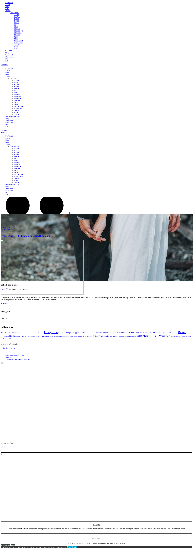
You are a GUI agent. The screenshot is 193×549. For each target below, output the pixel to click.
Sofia (26, 336)
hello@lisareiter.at (8, 348)
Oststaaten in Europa (163, 332)
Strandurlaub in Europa (67, 336)
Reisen (182, 332)
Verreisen (164, 336)
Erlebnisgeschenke (22, 332)
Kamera (104, 332)
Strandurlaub (57, 336)
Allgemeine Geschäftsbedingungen (17, 359)
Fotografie (51, 332)
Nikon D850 (134, 332)
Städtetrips (81, 336)
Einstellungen (72, 547)
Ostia (155, 332)
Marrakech (120, 332)
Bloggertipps (8, 332)
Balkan (2, 332)
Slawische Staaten (19, 336)
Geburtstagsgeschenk (89, 332)
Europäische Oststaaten (38, 332)
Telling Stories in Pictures (103, 336)
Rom (12, 336)
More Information (5, 545)
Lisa (2, 231)
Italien (98, 332)
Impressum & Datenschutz (14, 355)
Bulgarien (14, 332)
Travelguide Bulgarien (130, 336)
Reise (170, 332)
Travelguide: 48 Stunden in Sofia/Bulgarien (25, 235)
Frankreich (81, 332)
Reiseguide (175, 332)
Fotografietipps (72, 332)
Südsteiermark (88, 336)
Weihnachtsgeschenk (176, 336)
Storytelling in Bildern (47, 336)
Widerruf (8, 357)
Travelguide (121, 336)
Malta (114, 332)
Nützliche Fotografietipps (146, 332)
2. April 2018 (5, 227)
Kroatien (110, 332)
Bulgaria (4, 229)
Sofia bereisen (31, 336)
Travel (9, 229)
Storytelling (39, 336)
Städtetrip (76, 336)
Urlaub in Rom (152, 336)
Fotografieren (61, 332)
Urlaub (141, 336)
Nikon (127, 332)
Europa (29, 332)
